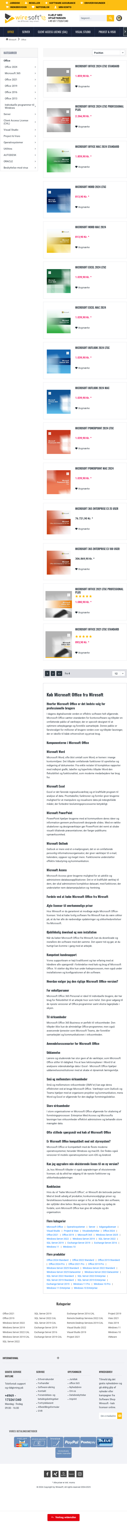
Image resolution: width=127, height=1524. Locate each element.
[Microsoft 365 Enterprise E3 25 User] (58, 522)
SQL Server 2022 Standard (60, 1276)
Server (7, 114)
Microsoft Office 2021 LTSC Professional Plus (99, 590)
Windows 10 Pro (102, 1284)
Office (7, 60)
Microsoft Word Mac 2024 (90, 227)
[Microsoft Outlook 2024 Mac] (58, 402)
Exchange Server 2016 (105, 1242)
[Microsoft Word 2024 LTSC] (58, 201)
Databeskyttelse (77, 1395)
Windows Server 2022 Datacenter (102, 1272)
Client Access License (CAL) (16, 122)
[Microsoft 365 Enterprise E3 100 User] (58, 563)
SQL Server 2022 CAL (45, 1318)
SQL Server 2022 (107, 1238)
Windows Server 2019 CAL (16, 1337)
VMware (112, 1337)
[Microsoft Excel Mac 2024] (58, 321)
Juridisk (73, 1379)
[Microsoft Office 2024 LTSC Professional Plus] (58, 120)
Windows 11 (53, 1246)
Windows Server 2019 (84, 1238)
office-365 (74, 1383)
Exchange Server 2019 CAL (48, 1337)
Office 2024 (11, 66)
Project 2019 (114, 1313)
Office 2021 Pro (76, 1264)
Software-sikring (46, 1387)
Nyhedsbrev (75, 1387)
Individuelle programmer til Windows (19, 106)
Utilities (8, 148)
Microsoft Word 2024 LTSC (90, 187)
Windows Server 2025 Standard (63, 1268)
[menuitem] (16, 7)
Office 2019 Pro (96, 1264)
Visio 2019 (113, 1323)
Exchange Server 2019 (78, 1242)
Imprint (73, 1399)
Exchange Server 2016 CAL (81, 1313)
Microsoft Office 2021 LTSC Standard (97, 629)
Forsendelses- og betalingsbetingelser (48, 1397)
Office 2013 (11, 98)
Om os (72, 1391)
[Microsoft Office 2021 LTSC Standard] (58, 644)
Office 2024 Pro (57, 1264)
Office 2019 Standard (109, 1260)
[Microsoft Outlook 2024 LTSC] (58, 361)
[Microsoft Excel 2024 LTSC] (58, 281)
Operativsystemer (13, 142)
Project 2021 (73, 1337)
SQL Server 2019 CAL (45, 1323)
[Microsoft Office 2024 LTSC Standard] (58, 80)
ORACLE (8, 161)
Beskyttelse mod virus (16, 167)
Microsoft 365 (12, 73)
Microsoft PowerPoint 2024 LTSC (94, 428)
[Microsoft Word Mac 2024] (58, 241)
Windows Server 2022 (58, 1238)
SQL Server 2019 (55, 1242)
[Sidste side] (59, 673)
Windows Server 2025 (107, 1234)
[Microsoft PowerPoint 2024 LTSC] (58, 442)
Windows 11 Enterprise (58, 1288)
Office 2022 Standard (83, 1260)
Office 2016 (11, 92)
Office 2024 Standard (57, 1260)
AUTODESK (10, 155)
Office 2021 (11, 79)
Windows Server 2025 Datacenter (64, 1272)
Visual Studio (11, 129)
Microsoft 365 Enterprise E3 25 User (96, 509)
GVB (40, 1410)
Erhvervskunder (46, 1379)
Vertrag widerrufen (65, 1517)
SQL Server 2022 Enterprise (92, 1276)
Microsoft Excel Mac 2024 (90, 307)
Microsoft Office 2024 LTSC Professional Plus (99, 108)
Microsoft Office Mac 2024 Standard (97, 147)
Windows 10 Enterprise (85, 1288)
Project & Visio (12, 136)
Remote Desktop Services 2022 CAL (85, 1318)
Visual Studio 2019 (76, 1332)
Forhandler (43, 1383)
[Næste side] (53, 673)
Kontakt (42, 1391)
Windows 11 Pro (81, 1284)
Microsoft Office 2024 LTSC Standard (97, 66)
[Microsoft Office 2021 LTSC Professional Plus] (58, 604)
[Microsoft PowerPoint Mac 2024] (58, 482)
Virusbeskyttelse (90, 1230)
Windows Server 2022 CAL (16, 1332)
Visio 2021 (113, 1318)
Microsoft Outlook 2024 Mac (92, 388)
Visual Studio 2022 (76, 1327)
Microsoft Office (55, 1226)
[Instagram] (79, 1474)
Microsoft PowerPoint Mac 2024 (94, 468)
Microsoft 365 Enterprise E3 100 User (97, 549)
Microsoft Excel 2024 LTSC (90, 267)
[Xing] (55, 1474)
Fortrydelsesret (45, 1403)
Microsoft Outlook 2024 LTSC (92, 348)
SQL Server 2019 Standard (60, 1280)
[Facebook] (47, 1474)
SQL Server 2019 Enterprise (92, 1280)
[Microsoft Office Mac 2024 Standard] (58, 160)
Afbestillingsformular (48, 1407)
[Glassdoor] (63, 1474)
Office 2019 (11, 85)
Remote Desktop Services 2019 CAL (85, 1323)
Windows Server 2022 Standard (99, 1268)
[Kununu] (71, 1474)
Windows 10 (69, 1246)
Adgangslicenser (107, 1226)
